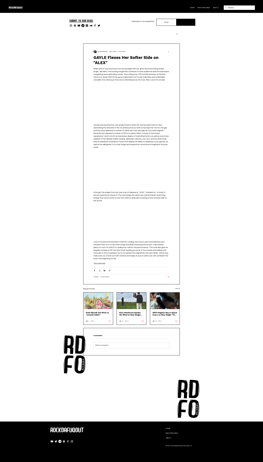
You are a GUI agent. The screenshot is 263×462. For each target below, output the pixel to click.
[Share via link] (110, 270)
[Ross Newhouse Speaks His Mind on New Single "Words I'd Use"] (131, 300)
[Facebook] (94, 25)
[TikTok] (82, 25)
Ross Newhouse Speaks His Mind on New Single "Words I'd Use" (130, 314)
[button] (177, 34)
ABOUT (168, 438)
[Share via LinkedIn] (105, 270)
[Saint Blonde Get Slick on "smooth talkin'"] (98, 300)
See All (177, 288)
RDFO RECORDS (172, 433)
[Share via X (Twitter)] (99, 270)
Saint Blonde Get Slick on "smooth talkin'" (97, 314)
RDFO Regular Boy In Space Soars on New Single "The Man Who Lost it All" (165, 314)
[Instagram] (70, 25)
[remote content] (131, 101)
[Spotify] (74, 25)
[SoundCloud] (90, 25)
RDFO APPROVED (99, 263)
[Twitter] (98, 25)
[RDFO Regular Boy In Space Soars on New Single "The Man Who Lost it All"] (165, 300)
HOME (168, 428)
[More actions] (168, 51)
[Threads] (86, 25)
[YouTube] (78, 25)
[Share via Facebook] (94, 270)
